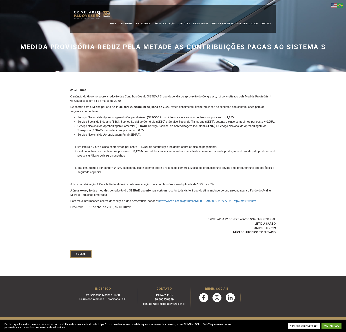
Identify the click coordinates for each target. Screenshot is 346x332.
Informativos (200, 23)
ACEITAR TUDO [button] (331, 325)
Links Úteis (184, 23)
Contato (266, 23)
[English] (334, 5)
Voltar (81, 254)
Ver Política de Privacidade (304, 325)
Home (113, 23)
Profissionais (144, 23)
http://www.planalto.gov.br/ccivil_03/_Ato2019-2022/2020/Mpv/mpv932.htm (207, 201)
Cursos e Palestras (222, 23)
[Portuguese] (340, 5)
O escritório (126, 23)
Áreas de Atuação (164, 23)
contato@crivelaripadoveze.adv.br (164, 304)
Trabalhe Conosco (247, 23)
